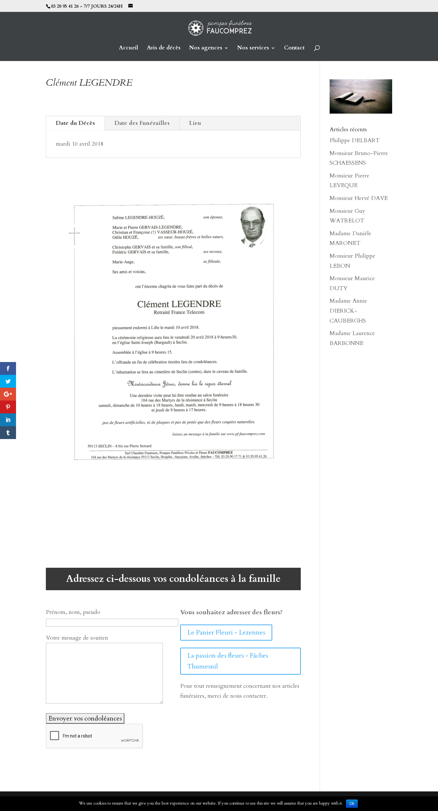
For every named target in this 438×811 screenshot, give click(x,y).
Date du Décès (75, 123)
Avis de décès (164, 48)
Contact (294, 48)
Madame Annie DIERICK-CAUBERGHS (348, 310)
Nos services (253, 48)
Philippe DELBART (355, 140)
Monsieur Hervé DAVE (359, 198)
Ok (352, 803)
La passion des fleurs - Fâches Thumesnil (227, 661)
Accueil (128, 48)
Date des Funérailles (142, 123)
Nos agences (205, 48)
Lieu (195, 123)
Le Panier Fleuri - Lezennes (226, 632)
